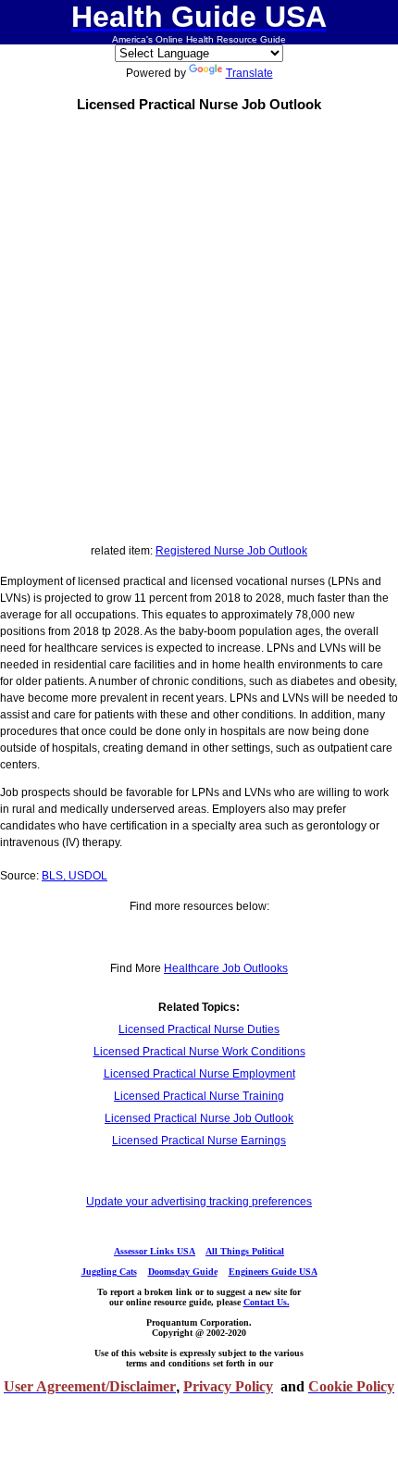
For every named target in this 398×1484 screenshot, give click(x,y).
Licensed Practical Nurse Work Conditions (199, 1051)
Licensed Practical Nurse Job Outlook (199, 1118)
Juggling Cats (109, 1271)
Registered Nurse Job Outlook (231, 550)
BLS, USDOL (74, 875)
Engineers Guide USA (273, 1271)
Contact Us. (266, 1302)
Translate (249, 73)
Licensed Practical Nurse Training (199, 1096)
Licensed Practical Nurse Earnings (199, 1140)
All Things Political (244, 1251)
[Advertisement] (199, 324)
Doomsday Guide (183, 1271)
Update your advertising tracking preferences (199, 1201)
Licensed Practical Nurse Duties (199, 1029)
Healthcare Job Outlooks (226, 968)
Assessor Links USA (154, 1251)
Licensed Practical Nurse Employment (199, 1073)
